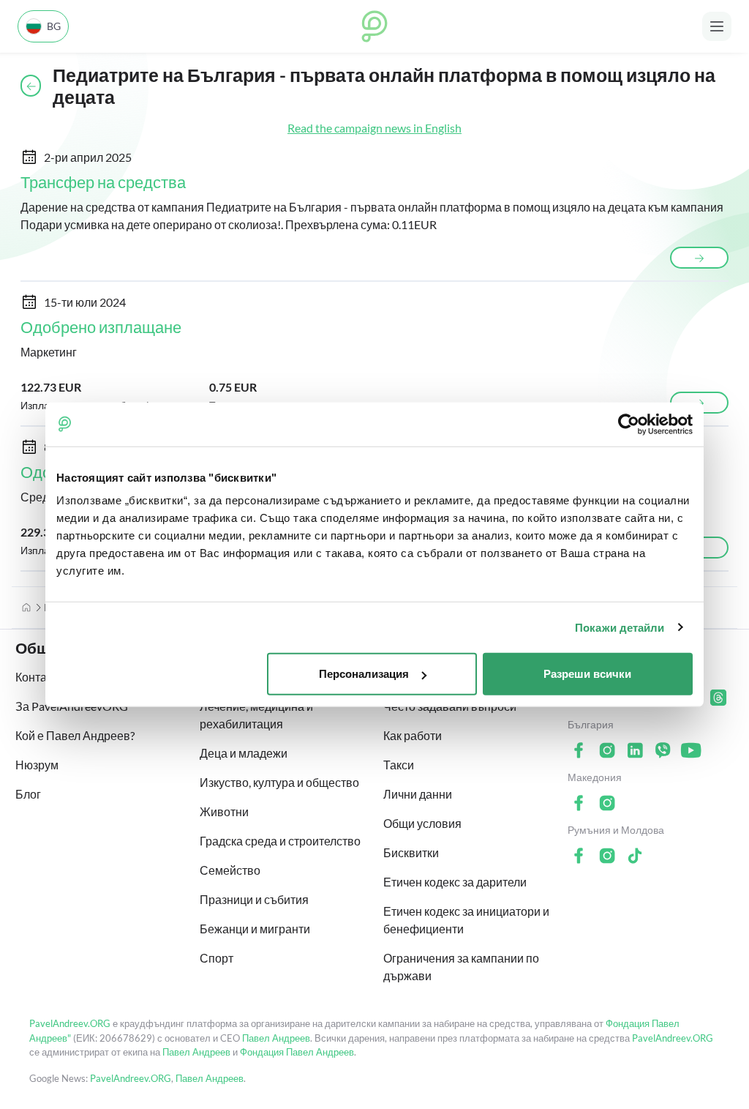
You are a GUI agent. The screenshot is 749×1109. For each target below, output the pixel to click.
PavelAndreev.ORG (69, 1023)
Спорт (216, 958)
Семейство (230, 870)
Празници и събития (254, 899)
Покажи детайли (619, 627)
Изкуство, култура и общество (279, 782)
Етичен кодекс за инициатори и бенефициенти (466, 920)
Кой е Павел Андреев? (75, 735)
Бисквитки (411, 852)
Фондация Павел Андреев (297, 1052)
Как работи (412, 735)
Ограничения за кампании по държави (461, 966)
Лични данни (417, 794)
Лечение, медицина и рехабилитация (256, 715)
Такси (398, 765)
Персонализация (364, 674)
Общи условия (422, 823)
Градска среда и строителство (280, 841)
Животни (224, 811)
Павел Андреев (276, 1038)
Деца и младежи (243, 753)
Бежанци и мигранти (255, 929)
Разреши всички (587, 674)
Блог (28, 794)
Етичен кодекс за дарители (455, 882)
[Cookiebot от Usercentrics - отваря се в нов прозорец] (629, 424)
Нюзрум (37, 765)
